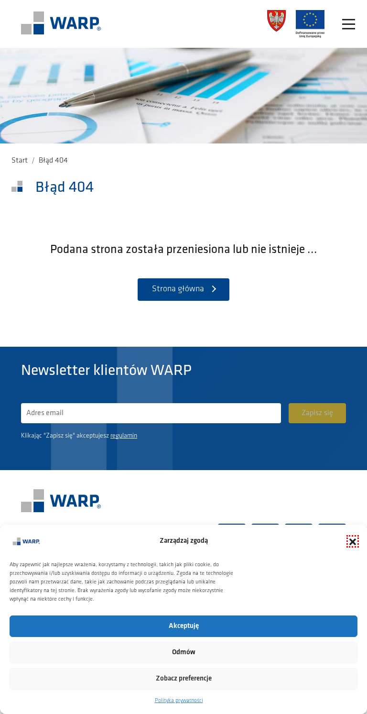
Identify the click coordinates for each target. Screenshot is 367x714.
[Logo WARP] (61, 24)
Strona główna (178, 289)
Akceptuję (184, 626)
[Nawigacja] (348, 24)
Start (19, 161)
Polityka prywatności (179, 700)
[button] (352, 541)
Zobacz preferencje (184, 678)
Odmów (183, 652)
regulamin (123, 435)
